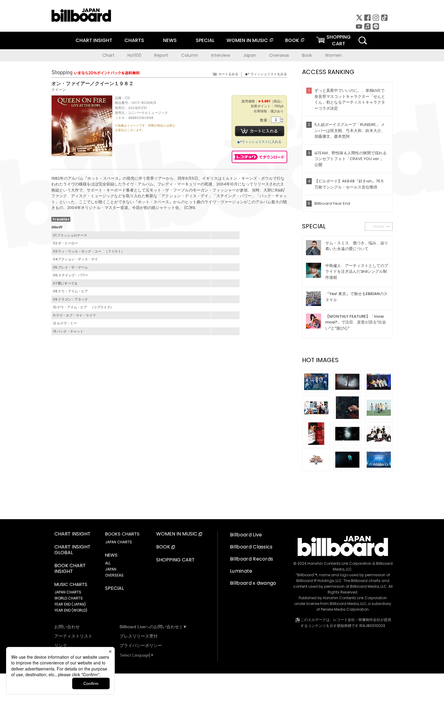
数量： (265, 120)
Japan (249, 55)
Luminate (241, 570)
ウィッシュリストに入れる (262, 141)
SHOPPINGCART (339, 40)
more (378, 226)
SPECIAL (205, 40)
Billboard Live (246, 534)
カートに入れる (259, 131)
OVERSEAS (114, 575)
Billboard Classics (251, 546)
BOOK (292, 40)
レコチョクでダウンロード (259, 157)
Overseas (279, 55)
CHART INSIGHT (94, 40)
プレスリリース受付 (139, 636)
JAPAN (110, 569)
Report (161, 55)
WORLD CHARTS (68, 598)
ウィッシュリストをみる (268, 74)
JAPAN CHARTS (67, 592)
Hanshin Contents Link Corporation (339, 563)
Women (333, 55)
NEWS (170, 40)
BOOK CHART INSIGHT (70, 568)
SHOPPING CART (175, 560)
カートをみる (228, 74)
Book (307, 55)
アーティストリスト (73, 636)
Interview (220, 55)
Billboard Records (251, 558)
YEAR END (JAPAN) (70, 604)
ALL (108, 563)
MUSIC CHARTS (70, 584)
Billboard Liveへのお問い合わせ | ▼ (153, 626)
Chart (108, 55)
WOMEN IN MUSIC (247, 40)
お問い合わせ (67, 626)
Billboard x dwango (253, 583)
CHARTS (134, 40)
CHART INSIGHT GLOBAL (72, 550)
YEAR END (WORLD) (70, 610)
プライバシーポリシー (141, 645)
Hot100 (134, 55)
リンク (60, 645)
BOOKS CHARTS (122, 534)
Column (189, 55)
